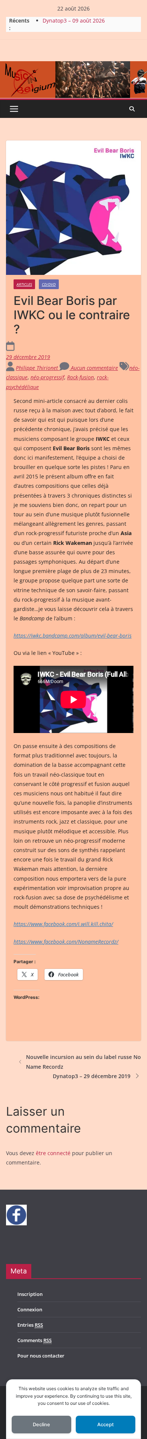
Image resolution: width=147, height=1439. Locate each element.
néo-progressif (47, 377)
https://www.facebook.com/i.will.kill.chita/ (63, 924)
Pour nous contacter (40, 1355)
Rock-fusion (80, 377)
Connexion (29, 1309)
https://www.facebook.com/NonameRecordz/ (66, 941)
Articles (24, 284)
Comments (34, 1340)
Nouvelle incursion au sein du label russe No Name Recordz (83, 1061)
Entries (30, 1324)
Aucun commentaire (93, 367)
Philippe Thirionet (38, 367)
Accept (105, 1424)
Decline (41, 1424)
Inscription (30, 1294)
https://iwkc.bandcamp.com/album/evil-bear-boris (73, 635)
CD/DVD (49, 284)
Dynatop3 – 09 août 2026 (74, 23)
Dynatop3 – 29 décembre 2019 (91, 1076)
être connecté (53, 1153)
